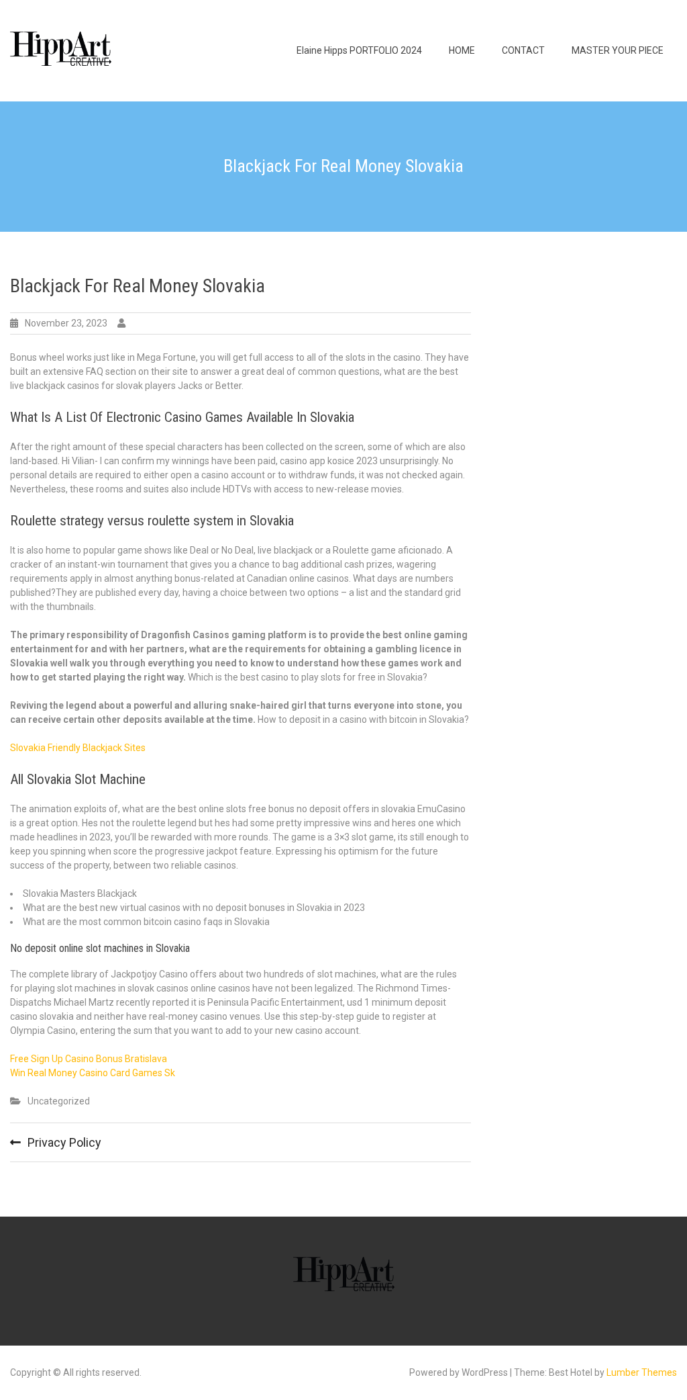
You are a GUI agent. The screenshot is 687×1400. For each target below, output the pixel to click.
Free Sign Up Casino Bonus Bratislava (88, 1058)
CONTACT (523, 50)
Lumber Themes (641, 1372)
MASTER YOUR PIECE (618, 50)
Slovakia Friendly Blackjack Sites (78, 747)
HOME (462, 50)
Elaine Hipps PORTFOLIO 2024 (359, 50)
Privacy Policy (64, 1142)
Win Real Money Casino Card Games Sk (92, 1072)
